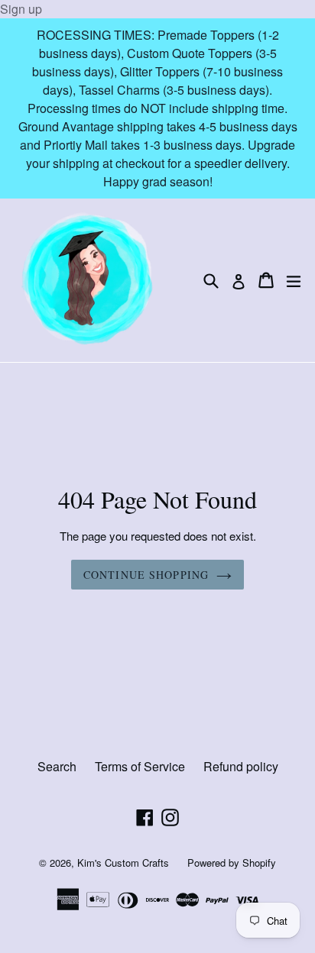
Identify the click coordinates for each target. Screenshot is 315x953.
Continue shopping (146, 574)
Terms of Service (140, 766)
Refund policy (240, 766)
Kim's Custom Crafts (123, 862)
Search (56, 766)
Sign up (21, 9)
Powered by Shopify (231, 862)
